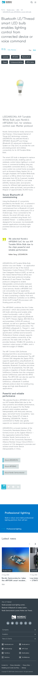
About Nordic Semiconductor (14, 473)
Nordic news (10, 10)
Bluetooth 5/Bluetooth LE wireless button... (14, 608)
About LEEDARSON (11, 460)
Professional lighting (14, 529)
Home (3, 10)
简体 (34, 50)
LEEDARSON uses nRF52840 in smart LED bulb (17, 12)
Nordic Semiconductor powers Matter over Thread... (17, 610)
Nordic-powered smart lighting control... (13, 605)
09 (22, 10)
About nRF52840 (10, 466)
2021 (18, 10)
